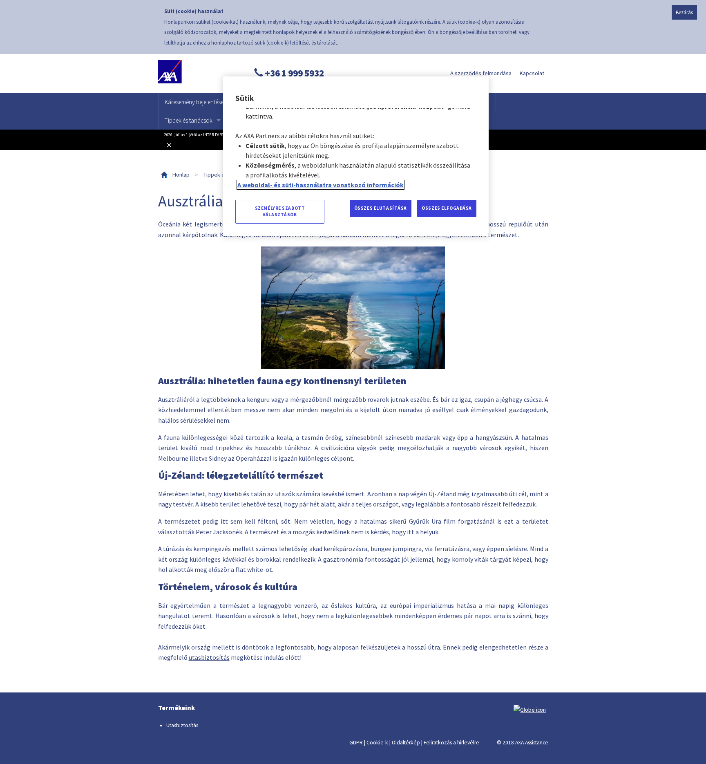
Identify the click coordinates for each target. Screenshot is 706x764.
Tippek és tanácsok (188, 120)
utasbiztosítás (209, 657)
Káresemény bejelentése (194, 102)
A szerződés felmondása (481, 73)
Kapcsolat (532, 73)
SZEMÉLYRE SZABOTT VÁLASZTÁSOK (280, 211)
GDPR (356, 742)
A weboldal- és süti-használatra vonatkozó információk (320, 185)
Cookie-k (377, 742)
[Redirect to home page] (196, 73)
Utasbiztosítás (182, 725)
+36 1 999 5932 (293, 73)
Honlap (181, 174)
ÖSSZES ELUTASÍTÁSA (380, 208)
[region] (356, 156)
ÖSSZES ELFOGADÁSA (447, 208)
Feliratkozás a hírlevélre (451, 742)
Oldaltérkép (406, 742)
